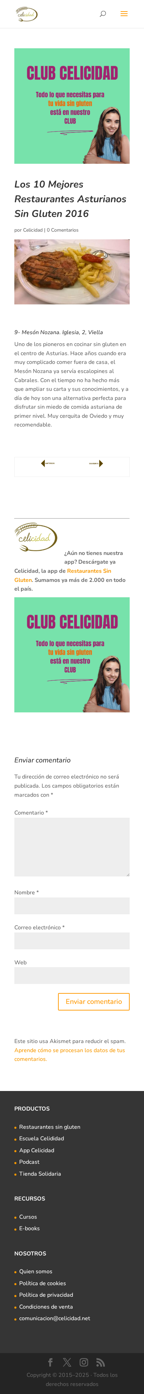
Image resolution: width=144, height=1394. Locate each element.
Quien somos (35, 1271)
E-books (29, 1228)
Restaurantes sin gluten (49, 1127)
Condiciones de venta (46, 1307)
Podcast (29, 1162)
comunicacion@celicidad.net (54, 1318)
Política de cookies (42, 1283)
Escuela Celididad (41, 1138)
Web (20, 962)
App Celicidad (36, 1150)
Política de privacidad (46, 1295)
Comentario (31, 813)
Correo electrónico (39, 927)
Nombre (26, 892)
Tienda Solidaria (40, 1174)
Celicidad (33, 230)
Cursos (28, 1217)
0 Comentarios (63, 230)
